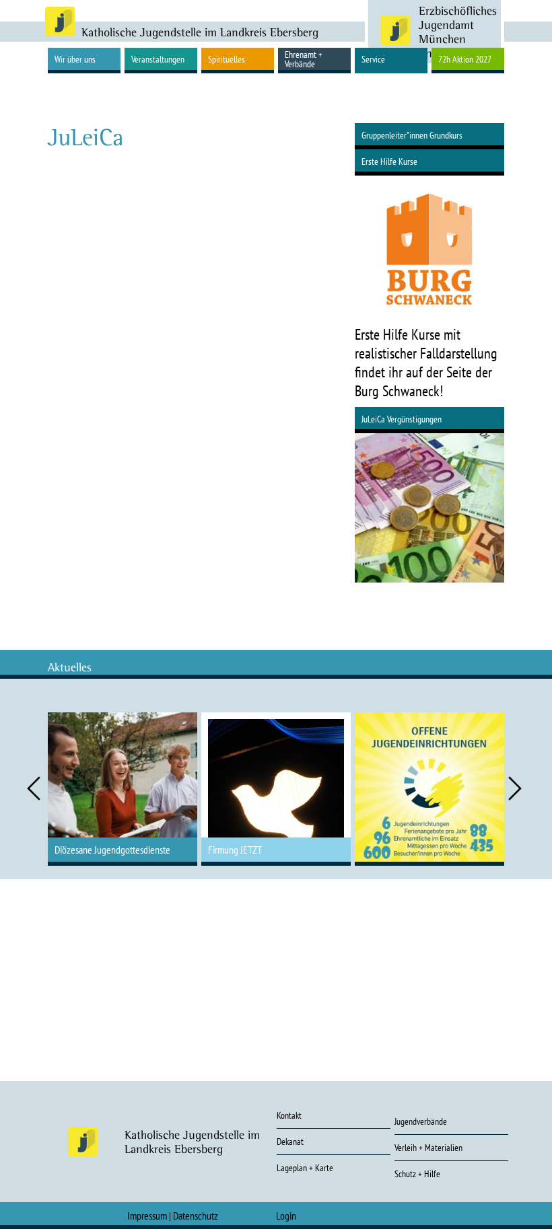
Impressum (147, 1215)
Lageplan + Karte (305, 1168)
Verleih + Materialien (428, 1148)
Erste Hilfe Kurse (389, 161)
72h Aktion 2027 (464, 59)
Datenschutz (195, 1215)
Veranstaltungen (157, 59)
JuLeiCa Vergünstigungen (401, 419)
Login (286, 1215)
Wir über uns (75, 59)
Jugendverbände (420, 1121)
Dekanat (290, 1141)
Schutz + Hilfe (417, 1174)
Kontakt (289, 1115)
